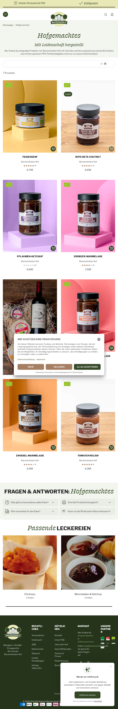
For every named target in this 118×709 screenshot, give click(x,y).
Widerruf (36, 653)
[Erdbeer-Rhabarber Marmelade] (88, 315)
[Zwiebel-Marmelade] (30, 415)
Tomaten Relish (88, 455)
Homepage (8, 25)
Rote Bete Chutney (88, 157)
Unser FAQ (59, 640)
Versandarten (38, 635)
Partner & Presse (59, 654)
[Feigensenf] (30, 116)
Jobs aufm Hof (61, 644)
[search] (105, 14)
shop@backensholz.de (93, 646)
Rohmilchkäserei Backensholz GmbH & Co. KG (52, 701)
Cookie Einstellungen (38, 659)
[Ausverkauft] (111, 148)
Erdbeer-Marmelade (88, 256)
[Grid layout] (105, 63)
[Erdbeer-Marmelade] (88, 216)
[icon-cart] (112, 14)
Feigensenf (30, 157)
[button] (53, 148)
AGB (34, 644)
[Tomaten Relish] (88, 415)
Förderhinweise (62, 661)
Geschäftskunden (62, 649)
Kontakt (58, 635)
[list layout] (101, 63)
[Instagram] (88, 662)
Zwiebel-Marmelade (30, 455)
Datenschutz (37, 649)
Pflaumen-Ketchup (30, 256)
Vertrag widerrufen (37, 666)
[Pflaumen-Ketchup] (30, 216)
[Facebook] (81, 662)
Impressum (37, 640)
